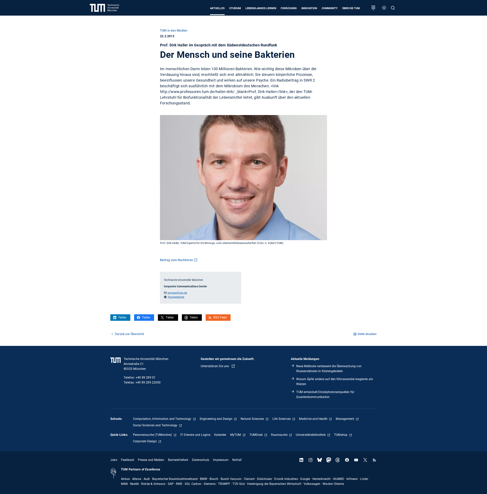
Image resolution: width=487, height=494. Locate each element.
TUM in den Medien (173, 30)
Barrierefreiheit (178, 460)
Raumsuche (279, 435)
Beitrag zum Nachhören (176, 260)
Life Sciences (282, 419)
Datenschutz (200, 460)
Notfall (237, 460)
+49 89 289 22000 (148, 382)
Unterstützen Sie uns (215, 366)
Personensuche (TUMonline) (153, 435)
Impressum (220, 460)
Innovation (309, 8)
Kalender (220, 435)
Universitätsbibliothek (311, 435)
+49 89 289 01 (146, 377)
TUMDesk (256, 435)
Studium (235, 8)
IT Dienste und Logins (195, 435)
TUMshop (341, 435)
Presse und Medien (151, 460)
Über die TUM (351, 8)
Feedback (127, 460)
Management (345, 419)
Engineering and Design (216, 419)
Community (330, 8)
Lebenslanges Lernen (260, 8)
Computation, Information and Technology (162, 419)
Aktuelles (217, 8)
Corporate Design (145, 441)
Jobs (113, 460)
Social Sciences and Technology (155, 425)
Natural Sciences (253, 419)
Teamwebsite (176, 297)
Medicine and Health (313, 419)
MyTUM (236, 435)
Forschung (289, 8)
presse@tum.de (177, 292)
